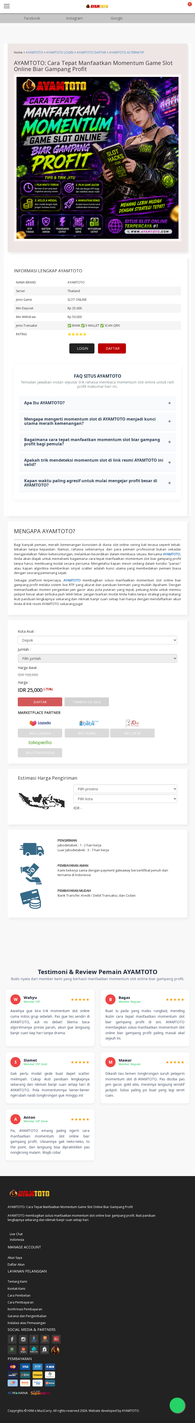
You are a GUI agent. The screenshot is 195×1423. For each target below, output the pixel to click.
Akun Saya (15, 1257)
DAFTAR (113, 348)
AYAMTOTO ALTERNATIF (126, 52)
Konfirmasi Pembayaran (25, 1309)
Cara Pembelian (19, 1295)
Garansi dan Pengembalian (27, 1316)
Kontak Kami (16, 1288)
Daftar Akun (16, 1264)
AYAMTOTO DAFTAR (91, 52)
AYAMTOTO (34, 52)
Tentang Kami (17, 1281)
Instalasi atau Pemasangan (27, 1323)
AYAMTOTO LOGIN (59, 52)
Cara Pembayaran (21, 1302)
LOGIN (82, 348)
